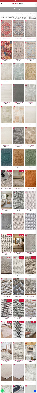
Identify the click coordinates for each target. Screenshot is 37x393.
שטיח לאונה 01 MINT (18, 81)
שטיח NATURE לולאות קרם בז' (6, 317)
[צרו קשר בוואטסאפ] (2, 390)
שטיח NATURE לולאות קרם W (18, 274)
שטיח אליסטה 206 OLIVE (30, 81)
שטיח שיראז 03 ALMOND (18, 166)
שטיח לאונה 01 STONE (6, 81)
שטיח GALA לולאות (6, 339)
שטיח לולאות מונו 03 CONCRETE (18, 102)
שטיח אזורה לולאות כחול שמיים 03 (6, 209)
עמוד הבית (21, 8)
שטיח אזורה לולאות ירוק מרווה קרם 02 (18, 209)
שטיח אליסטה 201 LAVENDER (31, 38)
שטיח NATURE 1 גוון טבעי (6, 274)
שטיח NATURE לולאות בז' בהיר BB (30, 274)
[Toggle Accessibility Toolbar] (35, 391)
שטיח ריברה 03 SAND (31, 145)
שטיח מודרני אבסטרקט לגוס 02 (19, 360)
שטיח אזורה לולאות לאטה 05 (30, 209)
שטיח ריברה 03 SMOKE (18, 145)
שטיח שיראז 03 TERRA (31, 188)
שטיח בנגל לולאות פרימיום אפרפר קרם (6, 188)
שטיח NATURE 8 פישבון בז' (6, 296)
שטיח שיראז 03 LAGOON (6, 166)
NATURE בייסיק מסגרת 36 (30, 252)
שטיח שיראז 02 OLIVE (31, 166)
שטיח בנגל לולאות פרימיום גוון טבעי (18, 188)
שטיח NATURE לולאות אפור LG (18, 317)
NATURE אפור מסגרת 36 (6, 231)
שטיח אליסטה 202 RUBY (6, 38)
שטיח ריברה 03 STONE (6, 145)
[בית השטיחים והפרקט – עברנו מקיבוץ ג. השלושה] (18, 4)
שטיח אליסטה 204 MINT (18, 59)
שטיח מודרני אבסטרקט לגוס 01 (31, 360)
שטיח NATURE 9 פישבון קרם (30, 317)
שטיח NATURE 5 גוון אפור (30, 296)
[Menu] (35, 4)
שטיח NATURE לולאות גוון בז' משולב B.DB (6, 253)
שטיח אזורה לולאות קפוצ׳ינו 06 (18, 231)
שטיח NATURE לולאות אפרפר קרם (30, 339)
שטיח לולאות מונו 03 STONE (6, 102)
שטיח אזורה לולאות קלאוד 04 (30, 231)
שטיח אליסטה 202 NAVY (18, 38)
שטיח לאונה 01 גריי (30, 102)
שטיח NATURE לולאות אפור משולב (18, 339)
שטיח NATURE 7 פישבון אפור (18, 296)
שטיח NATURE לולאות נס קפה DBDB (18, 252)
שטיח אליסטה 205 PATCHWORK (6, 59)
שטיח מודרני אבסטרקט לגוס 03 (6, 360)
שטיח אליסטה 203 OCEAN (30, 59)
